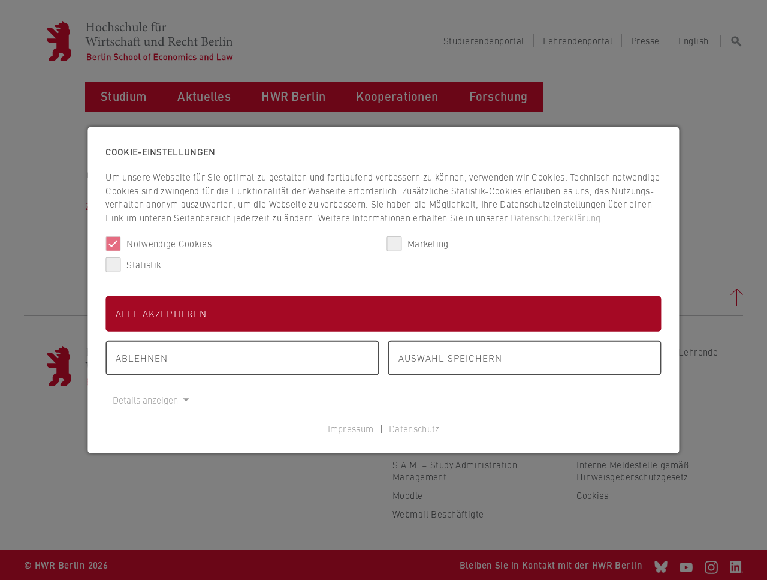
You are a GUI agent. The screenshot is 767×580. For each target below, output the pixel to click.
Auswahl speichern (450, 357)
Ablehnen (142, 357)
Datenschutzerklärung (556, 217)
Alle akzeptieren (161, 313)
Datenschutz (414, 428)
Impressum (351, 428)
